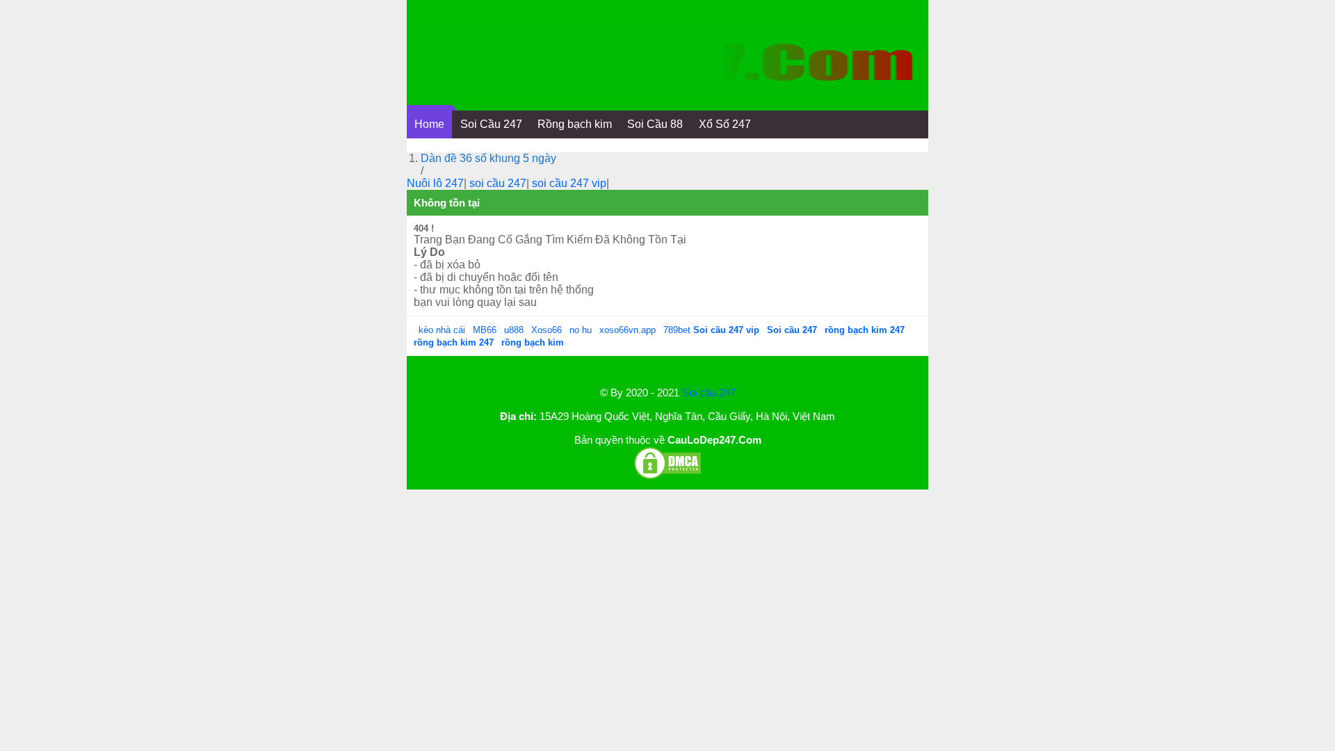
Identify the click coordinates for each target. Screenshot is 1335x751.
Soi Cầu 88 (655, 124)
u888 (514, 330)
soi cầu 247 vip (569, 183)
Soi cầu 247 (709, 392)
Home (429, 124)
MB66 (484, 330)
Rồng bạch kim (574, 124)
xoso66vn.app (628, 330)
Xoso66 (548, 330)
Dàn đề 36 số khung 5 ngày (488, 158)
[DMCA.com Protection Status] (667, 477)
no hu (581, 330)
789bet (678, 330)
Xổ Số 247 (725, 124)
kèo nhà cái (442, 330)
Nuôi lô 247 (435, 183)
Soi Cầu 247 (491, 124)
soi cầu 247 (497, 183)
